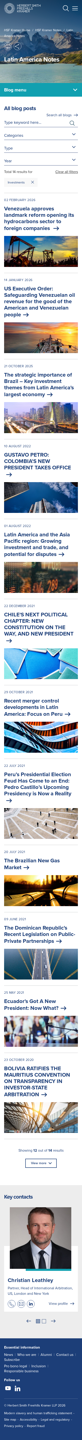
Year (8, 161)
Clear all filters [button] (66, 171)
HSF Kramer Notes (48, 30)
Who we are (26, 1354)
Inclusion (38, 1366)
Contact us (64, 1354)
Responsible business (21, 1371)
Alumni (46, 1354)
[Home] (22, 8)
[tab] (38, 1321)
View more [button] (38, 1163)
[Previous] (28, 1321)
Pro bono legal (15, 1366)
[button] (66, 9)
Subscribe (12, 1359)
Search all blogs (59, 115)
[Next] (53, 1321)
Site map (10, 1419)
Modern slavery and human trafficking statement (38, 1413)
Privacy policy (13, 1426)
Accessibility (28, 1419)
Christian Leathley (30, 1280)
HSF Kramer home (17, 30)
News (8, 1354)
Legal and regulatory (55, 1419)
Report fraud (36, 1426)
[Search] (62, 20)
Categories (13, 135)
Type (8, 148)
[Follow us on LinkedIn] (17, 1389)
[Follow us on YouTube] (8, 1389)
